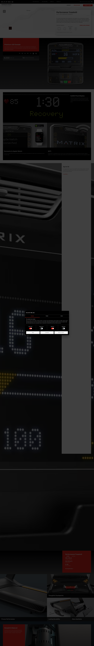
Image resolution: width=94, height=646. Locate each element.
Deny (33, 332)
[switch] (41, 328)
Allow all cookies (61, 332)
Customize (47, 332)
